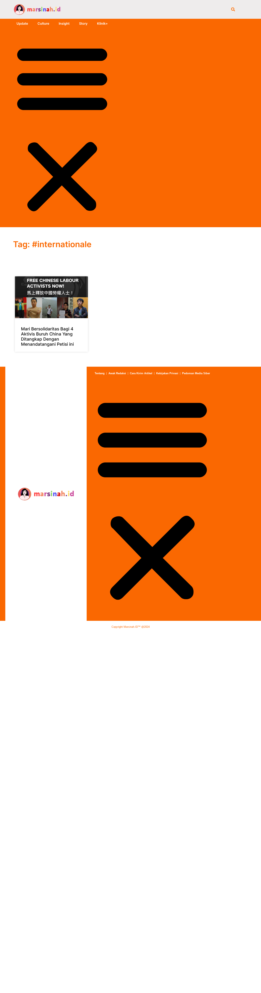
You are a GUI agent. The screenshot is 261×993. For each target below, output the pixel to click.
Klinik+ (102, 23)
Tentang (100, 373)
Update (22, 23)
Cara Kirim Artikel (141, 373)
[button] (233, 9)
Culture (43, 23)
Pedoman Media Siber (196, 373)
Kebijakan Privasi (167, 373)
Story (83, 23)
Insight (64, 23)
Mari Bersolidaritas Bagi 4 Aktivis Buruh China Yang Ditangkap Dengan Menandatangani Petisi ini (47, 336)
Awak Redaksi (117, 373)
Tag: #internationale (52, 244)
